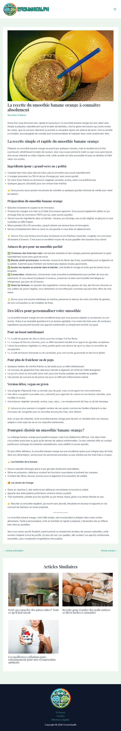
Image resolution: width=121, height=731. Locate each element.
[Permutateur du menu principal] (115, 9)
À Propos (60, 712)
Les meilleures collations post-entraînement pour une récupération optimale (32, 659)
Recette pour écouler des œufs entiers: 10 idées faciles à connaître (86, 611)
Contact (60, 716)
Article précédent (13, 550)
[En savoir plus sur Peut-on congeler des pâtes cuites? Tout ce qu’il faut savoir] (33, 589)
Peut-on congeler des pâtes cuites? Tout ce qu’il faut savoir (33, 611)
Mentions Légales (60, 719)
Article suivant (109, 550)
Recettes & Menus (17, 115)
